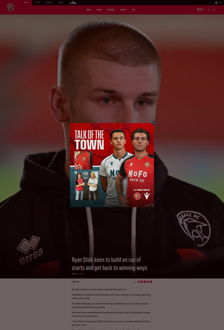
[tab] (154, 123)
